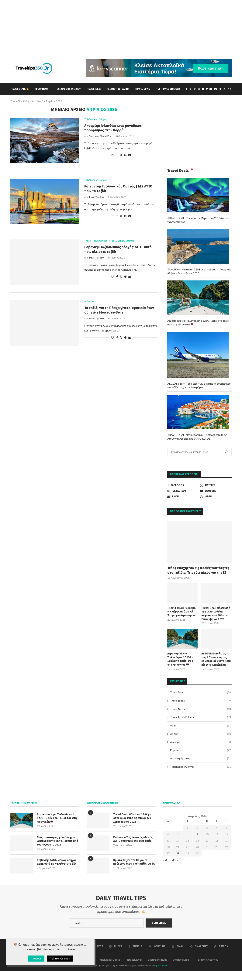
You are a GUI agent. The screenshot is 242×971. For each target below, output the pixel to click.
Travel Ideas (93, 89)
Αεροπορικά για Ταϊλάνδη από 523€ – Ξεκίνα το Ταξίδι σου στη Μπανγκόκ (180, 659)
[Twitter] (190, 89)
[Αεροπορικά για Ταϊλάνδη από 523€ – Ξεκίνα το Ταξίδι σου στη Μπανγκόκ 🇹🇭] (182, 639)
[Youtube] (210, 89)
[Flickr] (203, 89)
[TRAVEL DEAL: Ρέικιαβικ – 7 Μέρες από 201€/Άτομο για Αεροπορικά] (182, 593)
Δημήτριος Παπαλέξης (100, 136)
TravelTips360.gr (20, 101)
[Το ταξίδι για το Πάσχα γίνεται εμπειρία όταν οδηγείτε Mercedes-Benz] (44, 322)
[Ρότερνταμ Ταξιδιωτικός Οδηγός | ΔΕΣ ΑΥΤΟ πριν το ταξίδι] (44, 201)
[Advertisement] (113, 26)
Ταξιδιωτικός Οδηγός (201, 766)
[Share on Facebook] (117, 155)
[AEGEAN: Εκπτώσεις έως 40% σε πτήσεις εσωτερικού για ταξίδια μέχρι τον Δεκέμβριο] (216, 639)
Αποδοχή (36, 958)
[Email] (215, 89)
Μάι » (175, 860)
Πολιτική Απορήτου (207, 959)
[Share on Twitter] (121, 155)
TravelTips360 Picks (201, 717)
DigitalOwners (161, 965)
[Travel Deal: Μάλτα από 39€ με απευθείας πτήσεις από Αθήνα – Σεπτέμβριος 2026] (216, 593)
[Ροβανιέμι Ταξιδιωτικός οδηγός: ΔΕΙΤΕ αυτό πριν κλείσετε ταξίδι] (44, 262)
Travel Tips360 (96, 197)
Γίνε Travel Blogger (168, 89)
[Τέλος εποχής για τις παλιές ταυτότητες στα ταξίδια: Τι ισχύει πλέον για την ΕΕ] (199, 542)
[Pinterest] (199, 89)
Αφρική (201, 733)
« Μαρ (166, 860)
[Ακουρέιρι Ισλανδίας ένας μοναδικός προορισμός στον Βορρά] (44, 140)
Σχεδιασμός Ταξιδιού (69, 89)
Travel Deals (18, 89)
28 (177, 853)
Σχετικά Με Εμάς (157, 959)
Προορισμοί (41, 89)
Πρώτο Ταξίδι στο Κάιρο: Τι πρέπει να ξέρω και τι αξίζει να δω (134, 862)
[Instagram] (195, 89)
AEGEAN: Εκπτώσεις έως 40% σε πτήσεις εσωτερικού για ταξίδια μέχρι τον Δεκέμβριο (216, 659)
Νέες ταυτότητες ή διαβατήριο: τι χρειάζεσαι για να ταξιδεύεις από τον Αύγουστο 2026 (57, 841)
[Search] (230, 89)
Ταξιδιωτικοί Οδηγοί (118, 89)
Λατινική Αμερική (201, 758)
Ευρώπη (201, 750)
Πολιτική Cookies (60, 958)
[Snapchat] (220, 89)
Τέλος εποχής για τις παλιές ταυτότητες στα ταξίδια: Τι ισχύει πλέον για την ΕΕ (198, 570)
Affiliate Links (181, 959)
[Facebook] (186, 89)
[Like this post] (112, 155)
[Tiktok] (224, 89)
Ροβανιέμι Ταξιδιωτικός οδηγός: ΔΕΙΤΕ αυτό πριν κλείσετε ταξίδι (57, 862)
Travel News (142, 89)
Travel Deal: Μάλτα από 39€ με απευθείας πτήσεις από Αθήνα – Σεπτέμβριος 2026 (215, 613)
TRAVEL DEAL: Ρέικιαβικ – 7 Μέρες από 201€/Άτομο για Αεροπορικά (181, 611)
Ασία (201, 725)
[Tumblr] (207, 89)
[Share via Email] (129, 155)
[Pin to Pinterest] (125, 155)
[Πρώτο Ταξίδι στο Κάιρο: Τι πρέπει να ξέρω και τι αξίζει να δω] (98, 865)
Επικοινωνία (134, 959)
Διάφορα (201, 741)
